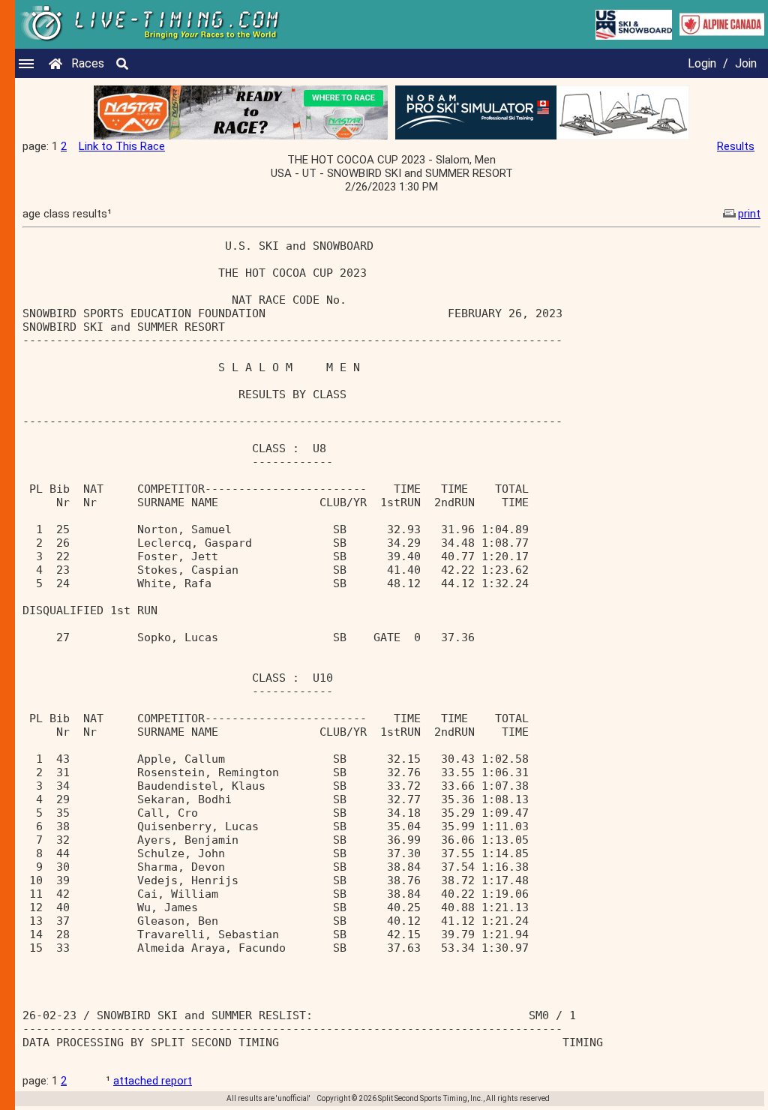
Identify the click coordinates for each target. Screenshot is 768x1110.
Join (746, 63)
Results (735, 146)
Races (87, 63)
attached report (152, 1081)
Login (702, 63)
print (749, 213)
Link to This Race (122, 146)
